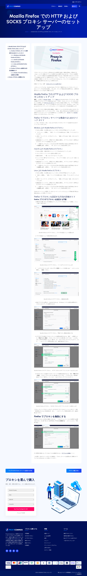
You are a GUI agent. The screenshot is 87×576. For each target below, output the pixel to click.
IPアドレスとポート (49, 102)
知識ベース (28, 31)
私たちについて (62, 572)
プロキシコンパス (47, 572)
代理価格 (27, 533)
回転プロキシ (28, 543)
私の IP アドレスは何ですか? (70, 538)
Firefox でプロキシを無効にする (16, 77)
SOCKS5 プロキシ (29, 535)
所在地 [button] (66, 6)
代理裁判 (27, 545)
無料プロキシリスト (68, 533)
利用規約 (68, 572)
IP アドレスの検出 (66, 453)
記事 (45, 538)
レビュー (46, 540)
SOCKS (75, 112)
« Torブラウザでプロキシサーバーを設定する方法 (20, 470)
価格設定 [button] (60, 6)
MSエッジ (58, 99)
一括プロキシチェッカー (69, 540)
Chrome (45, 99)
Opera (49, 99)
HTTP (68, 112)
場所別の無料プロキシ (69, 535)
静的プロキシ (28, 540)
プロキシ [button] (53, 6)
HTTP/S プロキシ (29, 538)
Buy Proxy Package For (21, 509)
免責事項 (79, 574)
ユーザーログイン (77, 2)
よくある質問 (47, 535)
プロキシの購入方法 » (74, 470)
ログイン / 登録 (47, 550)
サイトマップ (47, 543)
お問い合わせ (47, 547)
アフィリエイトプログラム (50, 545)
